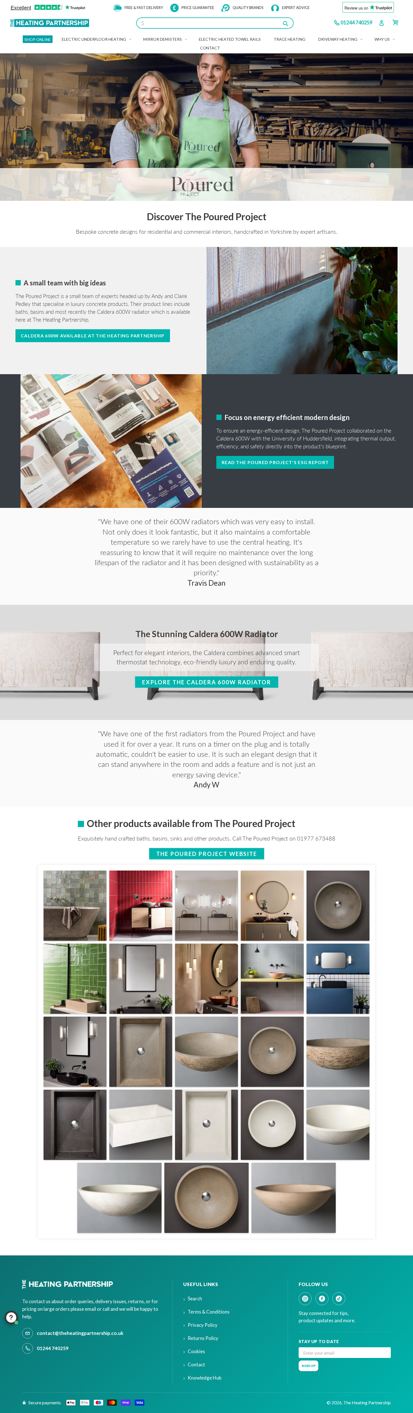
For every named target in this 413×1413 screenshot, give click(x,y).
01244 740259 (356, 22)
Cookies (196, 1351)
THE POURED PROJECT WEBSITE (206, 853)
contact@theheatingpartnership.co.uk (80, 1333)
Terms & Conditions (209, 1312)
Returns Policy (203, 1338)
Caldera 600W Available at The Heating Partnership (93, 335)
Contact (196, 1364)
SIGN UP (308, 1366)
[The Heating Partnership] (68, 1284)
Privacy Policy (202, 1325)
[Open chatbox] (11, 1317)
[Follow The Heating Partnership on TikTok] (338, 1298)
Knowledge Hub (204, 1378)
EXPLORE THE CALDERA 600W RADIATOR (206, 682)
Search (195, 1298)
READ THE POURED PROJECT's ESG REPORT (275, 462)
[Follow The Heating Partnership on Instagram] (305, 1298)
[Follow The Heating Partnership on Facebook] (322, 1298)
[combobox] (215, 23)
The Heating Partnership (367, 1402)
